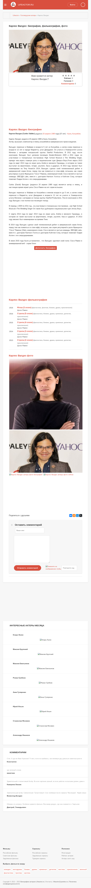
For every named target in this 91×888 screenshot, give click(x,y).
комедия (7, 869)
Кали (69, 134)
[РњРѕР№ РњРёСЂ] (77, 515)
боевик (27, 869)
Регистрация (66, 853)
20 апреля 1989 (49, 134)
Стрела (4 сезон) (25, 322)
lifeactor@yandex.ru (60, 882)
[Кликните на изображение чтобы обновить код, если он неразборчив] (53, 568)
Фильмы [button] (6, 849)
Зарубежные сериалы (40, 856)
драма (34, 869)
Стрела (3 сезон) (25, 331)
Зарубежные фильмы (10, 858)
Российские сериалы (39, 853)
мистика (61, 869)
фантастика (8, 873)
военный (83, 869)
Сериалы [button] (36, 849)
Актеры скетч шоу (68, 858)
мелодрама (17, 869)
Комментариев (67, 84)
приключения (72, 869)
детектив (52, 869)
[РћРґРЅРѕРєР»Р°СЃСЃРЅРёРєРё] (74, 515)
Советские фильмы (10, 856)
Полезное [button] (66, 849)
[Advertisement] (45, 103)
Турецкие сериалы (39, 858)
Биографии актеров (28, 882)
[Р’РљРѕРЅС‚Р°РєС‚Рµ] (70, 515)
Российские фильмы (10, 853)
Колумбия (76, 134)
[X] (80, 515)
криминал (43, 869)
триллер (18, 873)
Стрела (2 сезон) (25, 340)
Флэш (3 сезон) (24, 308)
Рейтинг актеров (67, 856)
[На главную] (6, 15)
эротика (27, 873)
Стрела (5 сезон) (25, 314)
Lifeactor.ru (40, 882)
